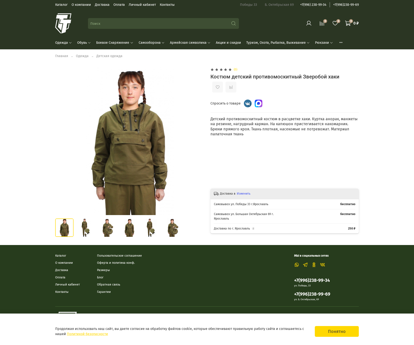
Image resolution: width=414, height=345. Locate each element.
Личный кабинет (142, 5)
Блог (100, 277)
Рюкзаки (322, 43)
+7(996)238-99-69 (346, 5)
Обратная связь (108, 284)
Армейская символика (188, 43)
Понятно (337, 331)
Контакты (167, 5)
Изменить (243, 193)
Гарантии (104, 292)
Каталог (61, 5)
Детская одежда (109, 56)
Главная (61, 56)
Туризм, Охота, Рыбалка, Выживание (276, 43)
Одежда (61, 43)
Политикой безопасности (87, 334)
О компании (81, 5)
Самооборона (150, 43)
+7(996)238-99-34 (312, 280)
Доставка (102, 5)
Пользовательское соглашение (119, 256)
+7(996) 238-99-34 (313, 5)
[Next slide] (196, 141)
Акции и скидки (228, 43)
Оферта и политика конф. (116, 263)
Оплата (119, 5)
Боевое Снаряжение (112, 43)
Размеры (103, 270)
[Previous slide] (62, 141)
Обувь (82, 43)
